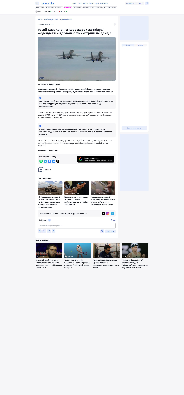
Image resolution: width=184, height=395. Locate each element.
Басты (40, 19)
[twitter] (58, 161)
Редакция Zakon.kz (66, 19)
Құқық (97, 3)
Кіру (114, 220)
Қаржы (85, 3)
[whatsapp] (41, 161)
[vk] (53, 161)
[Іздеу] (147, 3)
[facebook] (49, 161)
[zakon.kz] (47, 3)
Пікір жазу (110, 231)
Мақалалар (104, 3)
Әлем (79, 3)
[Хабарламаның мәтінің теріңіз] (77, 225)
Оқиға (91, 3)
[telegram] (45, 161)
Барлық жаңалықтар (51, 19)
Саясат (74, 3)
